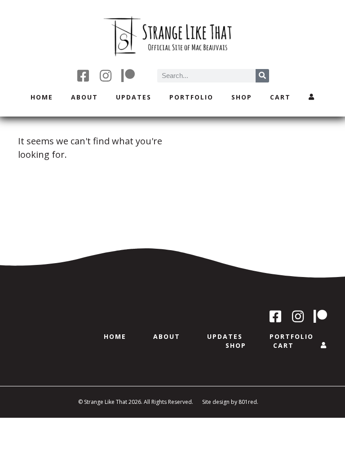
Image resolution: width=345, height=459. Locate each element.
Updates (133, 97)
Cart (280, 97)
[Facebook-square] (83, 75)
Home (42, 97)
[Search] (262, 75)
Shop (241, 97)
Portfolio (191, 97)
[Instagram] (105, 75)
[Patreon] (128, 75)
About (84, 97)
